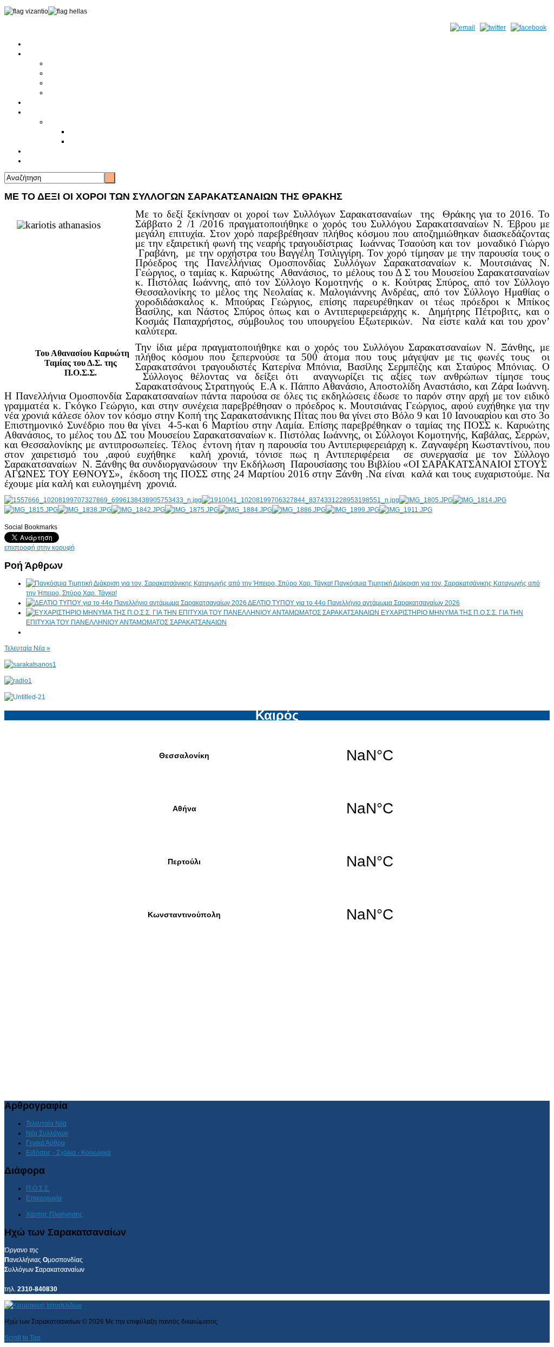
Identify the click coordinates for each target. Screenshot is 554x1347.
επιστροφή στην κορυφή (39, 547)
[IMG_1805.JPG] (426, 500)
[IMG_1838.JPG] (84, 510)
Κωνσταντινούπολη (277, 914)
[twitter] (493, 27)
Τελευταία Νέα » (27, 648)
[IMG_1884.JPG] (245, 510)
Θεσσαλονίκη (277, 755)
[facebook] (528, 27)
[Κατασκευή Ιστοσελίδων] (43, 1305)
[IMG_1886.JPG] (299, 510)
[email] (462, 27)
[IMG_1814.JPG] (479, 500)
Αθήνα (277, 808)
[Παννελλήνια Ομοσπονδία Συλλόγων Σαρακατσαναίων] (30, 664)
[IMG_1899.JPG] (352, 510)
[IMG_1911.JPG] (405, 510)
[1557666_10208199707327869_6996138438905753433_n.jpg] (103, 500)
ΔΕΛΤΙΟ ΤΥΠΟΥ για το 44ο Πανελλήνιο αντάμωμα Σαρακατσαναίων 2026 (354, 603)
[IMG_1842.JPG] (138, 510)
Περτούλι (277, 861)
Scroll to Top (22, 1338)
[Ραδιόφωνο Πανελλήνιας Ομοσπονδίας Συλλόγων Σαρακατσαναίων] (18, 681)
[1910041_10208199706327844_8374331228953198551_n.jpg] (300, 500)
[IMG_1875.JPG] (192, 510)
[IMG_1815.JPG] (31, 510)
